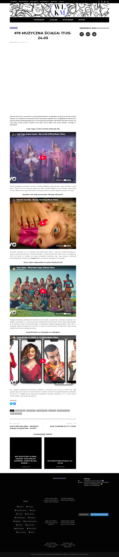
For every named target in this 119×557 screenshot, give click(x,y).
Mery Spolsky (20, 528)
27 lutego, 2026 (26, 466)
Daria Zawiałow (20, 517)
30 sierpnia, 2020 (60, 466)
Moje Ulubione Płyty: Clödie (63, 426)
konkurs (20, 525)
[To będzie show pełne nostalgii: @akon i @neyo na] (81, 500)
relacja (33, 510)
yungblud (17, 521)
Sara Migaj (14, 42)
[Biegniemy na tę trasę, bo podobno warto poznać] (105, 500)
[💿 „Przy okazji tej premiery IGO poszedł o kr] (105, 505)
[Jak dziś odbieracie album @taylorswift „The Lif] (81, 490)
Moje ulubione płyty (31, 521)
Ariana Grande (20, 410)
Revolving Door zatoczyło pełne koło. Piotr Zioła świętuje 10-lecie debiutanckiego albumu (68, 525)
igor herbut (30, 525)
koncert (21, 506)
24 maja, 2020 (23, 42)
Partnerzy (34, 1)
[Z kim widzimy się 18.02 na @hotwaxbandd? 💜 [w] (89, 505)
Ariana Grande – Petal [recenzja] (68, 499)
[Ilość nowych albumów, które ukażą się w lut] (97, 505)
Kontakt (54, 1)
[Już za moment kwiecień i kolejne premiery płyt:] (89, 500)
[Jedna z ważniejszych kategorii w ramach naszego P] (97, 510)
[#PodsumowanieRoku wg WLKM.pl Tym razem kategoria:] (105, 510)
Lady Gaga (52, 410)
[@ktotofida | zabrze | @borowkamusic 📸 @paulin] (105, 495)
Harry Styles (31, 410)
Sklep (61, 1)
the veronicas (22, 532)
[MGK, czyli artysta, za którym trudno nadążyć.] (97, 490)
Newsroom (14, 28)
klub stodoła (30, 514)
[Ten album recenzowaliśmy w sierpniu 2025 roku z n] (81, 495)
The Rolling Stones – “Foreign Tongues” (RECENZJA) (68, 546)
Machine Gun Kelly (63, 410)
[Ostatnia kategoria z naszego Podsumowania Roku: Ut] (89, 510)
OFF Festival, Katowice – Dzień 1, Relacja (51, 545)
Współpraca (23, 1)
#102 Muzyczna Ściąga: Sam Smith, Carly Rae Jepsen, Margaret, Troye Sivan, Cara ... (51, 502)
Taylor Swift (32, 528)
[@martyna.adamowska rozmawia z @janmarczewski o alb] (81, 505)
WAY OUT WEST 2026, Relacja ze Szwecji (51, 522)
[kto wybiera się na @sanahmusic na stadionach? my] (105, 490)
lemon (32, 532)
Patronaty (44, 1)
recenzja (30, 506)
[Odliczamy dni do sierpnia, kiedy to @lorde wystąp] (97, 495)
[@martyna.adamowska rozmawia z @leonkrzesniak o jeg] (89, 490)
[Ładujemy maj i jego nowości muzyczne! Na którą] (89, 495)
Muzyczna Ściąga (16, 413)
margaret (32, 517)
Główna (14, 1)
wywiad (20, 514)
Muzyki (81, 20)
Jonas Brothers (42, 410)
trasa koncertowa (21, 510)
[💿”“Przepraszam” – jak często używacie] (97, 500)
